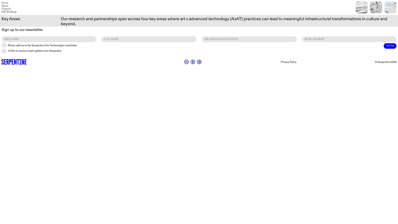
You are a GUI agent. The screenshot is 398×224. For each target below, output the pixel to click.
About (5, 6)
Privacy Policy (288, 62)
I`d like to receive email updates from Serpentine (35, 51)
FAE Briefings (9, 11)
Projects (6, 8)
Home (5, 3)
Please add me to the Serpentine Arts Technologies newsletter (42, 45)
